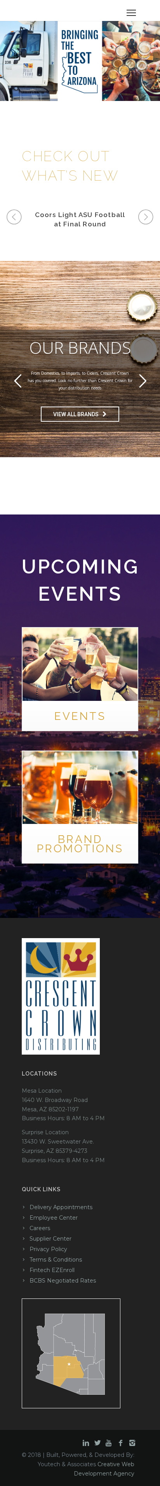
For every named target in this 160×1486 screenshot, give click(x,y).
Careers (40, 1228)
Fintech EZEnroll (52, 1270)
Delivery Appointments (61, 1207)
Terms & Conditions (56, 1259)
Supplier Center (50, 1238)
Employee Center (54, 1217)
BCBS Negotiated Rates (63, 1280)
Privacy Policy (48, 1249)
